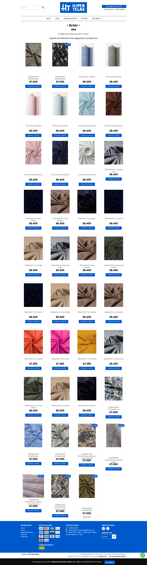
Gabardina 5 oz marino (33, 312)
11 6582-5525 (73, 528)
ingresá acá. (103, 556)
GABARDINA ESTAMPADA (33, 78)
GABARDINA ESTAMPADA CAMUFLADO (60, 507)
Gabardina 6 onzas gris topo (60, 266)
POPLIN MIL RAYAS (87, 77)
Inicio (48, 18)
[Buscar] (43, 7)
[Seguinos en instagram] (103, 528)
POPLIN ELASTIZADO (87, 126)
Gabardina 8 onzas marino (33, 219)
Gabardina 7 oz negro (87, 218)
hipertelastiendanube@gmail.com (81, 530)
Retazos (84, 18)
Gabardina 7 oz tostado (86, 312)
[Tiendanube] (30, 555)
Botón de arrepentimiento (117, 556)
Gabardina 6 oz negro (87, 406)
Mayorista (96, 18)
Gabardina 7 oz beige (33, 265)
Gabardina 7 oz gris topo (114, 359)
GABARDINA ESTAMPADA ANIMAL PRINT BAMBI (87, 456)
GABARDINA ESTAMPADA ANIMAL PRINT (114, 460)
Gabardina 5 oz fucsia (60, 359)
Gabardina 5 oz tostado (113, 312)
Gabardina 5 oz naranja (33, 359)
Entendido (109, 562)
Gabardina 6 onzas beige (60, 312)
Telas (57, 18)
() (115, 6)
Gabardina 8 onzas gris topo (113, 170)
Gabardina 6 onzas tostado (86, 266)
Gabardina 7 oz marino (113, 218)
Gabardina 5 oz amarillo (86, 359)
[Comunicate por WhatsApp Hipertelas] (142, 555)
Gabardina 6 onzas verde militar (114, 266)
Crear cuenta (108, 9)
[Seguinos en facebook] (107, 528)
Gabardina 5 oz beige (60, 406)
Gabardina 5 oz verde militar (33, 407)
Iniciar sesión (119, 9)
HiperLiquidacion (70, 18)
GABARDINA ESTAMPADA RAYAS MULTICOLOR (33, 502)
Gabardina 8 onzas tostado (60, 219)
